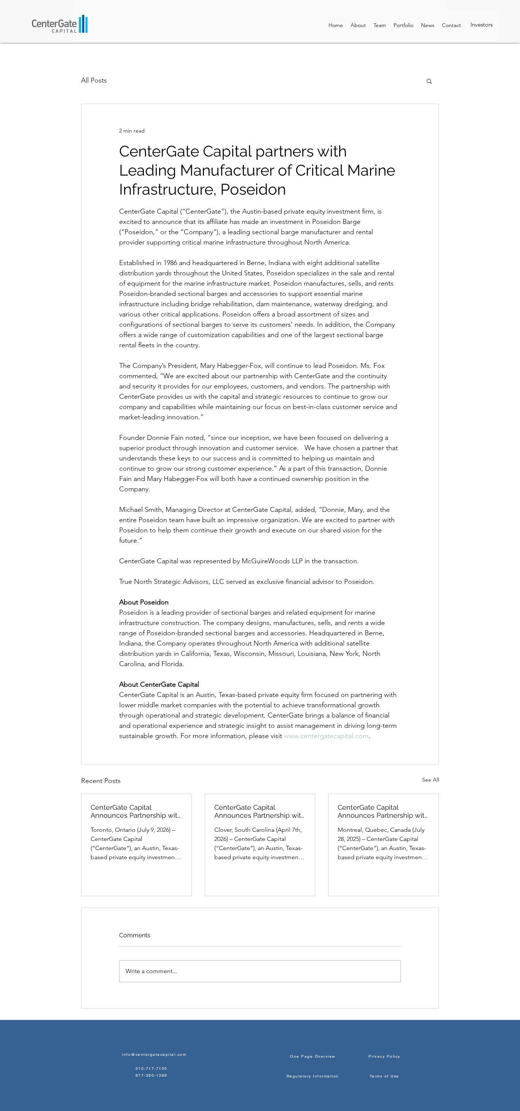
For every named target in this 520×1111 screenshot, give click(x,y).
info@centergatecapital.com (154, 1054)
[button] (429, 81)
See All (430, 779)
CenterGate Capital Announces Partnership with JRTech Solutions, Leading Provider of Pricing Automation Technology (383, 811)
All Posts (94, 80)
